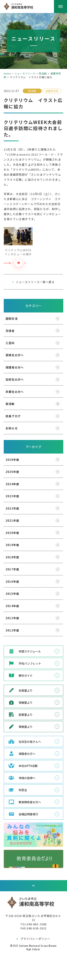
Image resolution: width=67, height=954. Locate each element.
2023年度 (12, 496)
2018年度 (12, 557)
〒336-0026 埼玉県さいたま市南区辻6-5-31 (33, 918)
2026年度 (12, 460)
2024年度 (12, 484)
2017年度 (12, 569)
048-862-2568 (37, 924)
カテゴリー (33, 305)
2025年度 (12, 472)
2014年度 (12, 606)
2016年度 (12, 581)
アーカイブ (34, 446)
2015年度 (12, 594)
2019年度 (12, 545)
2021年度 (12, 520)
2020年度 (12, 533)
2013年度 (12, 618)
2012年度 (12, 630)
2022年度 (12, 508)
